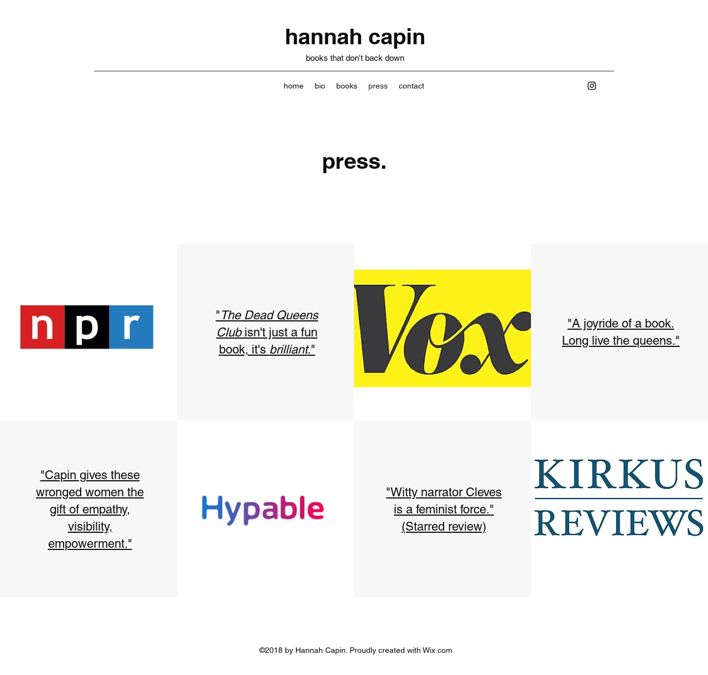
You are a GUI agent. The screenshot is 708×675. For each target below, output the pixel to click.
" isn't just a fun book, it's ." (267, 332)
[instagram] (591, 85)
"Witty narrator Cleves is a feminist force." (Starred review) (444, 509)
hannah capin (355, 36)
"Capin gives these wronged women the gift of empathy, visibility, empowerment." (90, 509)
